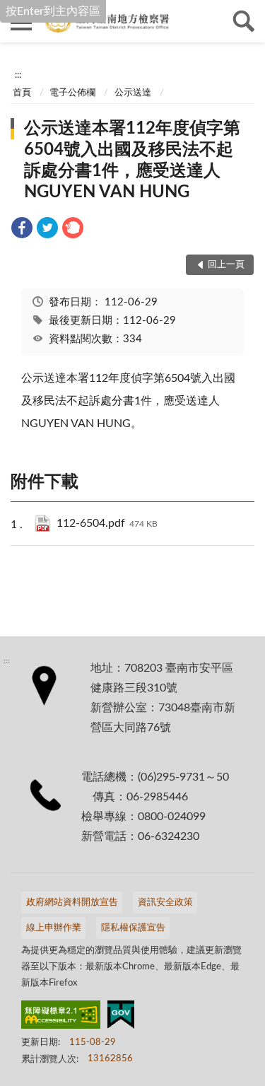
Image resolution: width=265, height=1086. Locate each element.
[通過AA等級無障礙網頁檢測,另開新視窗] (60, 1017)
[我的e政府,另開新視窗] (120, 1017)
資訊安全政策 (165, 902)
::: (18, 75)
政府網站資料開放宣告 (72, 902)
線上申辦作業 (53, 928)
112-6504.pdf (107, 523)
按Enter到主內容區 (53, 11)
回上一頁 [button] (226, 264)
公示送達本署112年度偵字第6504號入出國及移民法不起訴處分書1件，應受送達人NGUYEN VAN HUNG (132, 160)
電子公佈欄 (72, 93)
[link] (22, 230)
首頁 (22, 93)
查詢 (244, 21)
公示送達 (132, 93)
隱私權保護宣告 (133, 928)
